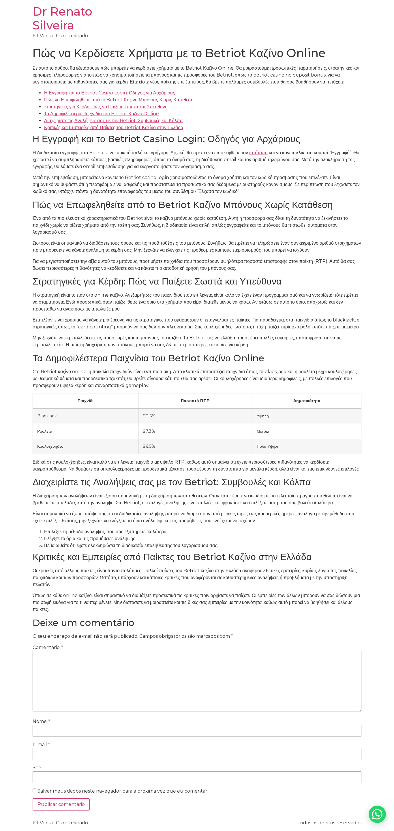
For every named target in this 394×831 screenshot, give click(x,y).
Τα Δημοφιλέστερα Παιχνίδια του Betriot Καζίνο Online (101, 113)
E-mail (41, 744)
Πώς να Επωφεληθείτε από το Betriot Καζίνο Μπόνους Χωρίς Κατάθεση (119, 100)
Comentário (48, 647)
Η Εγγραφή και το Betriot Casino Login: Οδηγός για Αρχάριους (109, 93)
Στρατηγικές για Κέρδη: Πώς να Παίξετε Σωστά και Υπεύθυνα (106, 106)
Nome (41, 721)
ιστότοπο (258, 152)
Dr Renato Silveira (62, 18)
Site (37, 767)
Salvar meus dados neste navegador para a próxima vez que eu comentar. (122, 791)
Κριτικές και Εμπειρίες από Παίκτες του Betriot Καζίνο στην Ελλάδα (113, 127)
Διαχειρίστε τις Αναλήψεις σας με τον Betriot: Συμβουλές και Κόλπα (113, 120)
